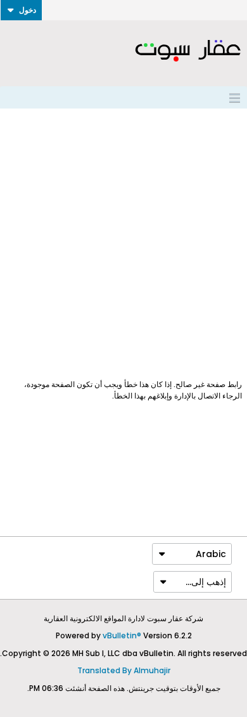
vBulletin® (122, 635)
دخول (27, 9)
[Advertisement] (123, 243)
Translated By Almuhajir (123, 670)
